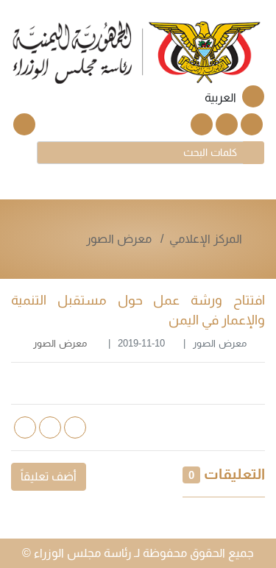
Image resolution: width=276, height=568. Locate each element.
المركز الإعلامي (205, 238)
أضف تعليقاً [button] (49, 476)
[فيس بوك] (226, 124)
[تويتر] (251, 124)
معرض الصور (119, 238)
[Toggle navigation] (22, 151)
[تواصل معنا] (24, 124)
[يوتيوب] (201, 124)
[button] (225, 97)
